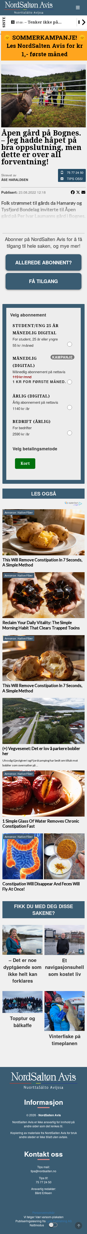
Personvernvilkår (43, 1212)
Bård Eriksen (43, 1193)
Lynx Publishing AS (59, 1221)
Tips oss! (75, 178)
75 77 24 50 (75, 172)
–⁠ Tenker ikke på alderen (37, 22)
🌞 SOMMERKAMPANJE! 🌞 (45, 37)
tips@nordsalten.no (43, 1171)
